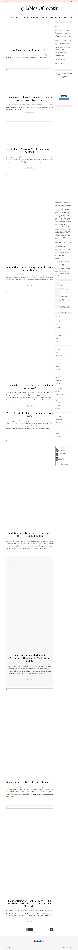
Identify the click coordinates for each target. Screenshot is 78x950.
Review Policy (53, 17)
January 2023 (58, 333)
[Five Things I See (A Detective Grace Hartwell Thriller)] (57, 459)
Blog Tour (25, 17)
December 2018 (58, 419)
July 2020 (57, 366)
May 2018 (57, 439)
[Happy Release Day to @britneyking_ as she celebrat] (59, 92)
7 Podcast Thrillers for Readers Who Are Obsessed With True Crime (29, 99)
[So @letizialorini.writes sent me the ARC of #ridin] (67, 90)
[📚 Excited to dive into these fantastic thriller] (67, 87)
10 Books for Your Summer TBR (29, 49)
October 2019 (58, 391)
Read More (29, 62)
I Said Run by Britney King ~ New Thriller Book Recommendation (29, 534)
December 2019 (58, 386)
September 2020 (59, 360)
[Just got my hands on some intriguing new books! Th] (59, 86)
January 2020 (58, 383)
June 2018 (57, 436)
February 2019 (58, 413)
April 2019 (57, 408)
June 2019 (57, 402)
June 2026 (57, 316)
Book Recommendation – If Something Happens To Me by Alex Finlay (29, 658)
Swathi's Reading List (64, 447)
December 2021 (58, 344)
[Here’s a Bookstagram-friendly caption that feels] (59, 79)
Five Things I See (62, 458)
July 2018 (57, 433)
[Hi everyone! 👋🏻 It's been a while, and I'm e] (59, 87)
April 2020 (57, 374)
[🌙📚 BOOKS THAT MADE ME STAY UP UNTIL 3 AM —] (67, 84)
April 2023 (57, 330)
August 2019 (58, 397)
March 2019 (57, 411)
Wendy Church (61, 459)
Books (17, 17)
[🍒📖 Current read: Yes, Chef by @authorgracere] (59, 81)
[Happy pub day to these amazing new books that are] (59, 89)
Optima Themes (16, 947)
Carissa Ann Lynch (62, 450)
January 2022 (58, 341)
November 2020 (58, 355)
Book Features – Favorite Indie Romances (29, 781)
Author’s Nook (34, 17)
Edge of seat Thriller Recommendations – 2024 (29, 414)
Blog (12, 17)
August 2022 (58, 335)
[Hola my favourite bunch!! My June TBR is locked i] (59, 82)
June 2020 (57, 369)
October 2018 (58, 425)
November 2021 (58, 346)
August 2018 (58, 430)
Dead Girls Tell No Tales (63, 448)
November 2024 (58, 319)
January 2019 (58, 416)
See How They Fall (62, 453)
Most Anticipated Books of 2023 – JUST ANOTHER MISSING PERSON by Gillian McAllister (30, 903)
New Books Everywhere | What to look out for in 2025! (29, 387)
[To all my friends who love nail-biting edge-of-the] (67, 92)
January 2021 (58, 352)
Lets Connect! (63, 17)
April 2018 (57, 441)
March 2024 (57, 324)
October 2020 (58, 358)
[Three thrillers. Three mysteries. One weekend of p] (67, 79)
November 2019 (58, 388)
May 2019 (57, 405)
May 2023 (57, 327)
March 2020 (57, 377)
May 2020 (57, 372)
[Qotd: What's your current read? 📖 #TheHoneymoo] (59, 90)
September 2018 (59, 427)
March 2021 (57, 349)
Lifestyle (44, 17)
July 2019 (57, 400)
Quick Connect (9, 1)
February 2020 (58, 380)
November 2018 (58, 422)
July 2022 (57, 338)
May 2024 (57, 321)
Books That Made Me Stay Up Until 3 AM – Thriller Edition (29, 268)
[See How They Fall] (57, 454)
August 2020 (58, 363)
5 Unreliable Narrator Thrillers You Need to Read (29, 150)
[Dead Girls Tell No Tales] (57, 450)
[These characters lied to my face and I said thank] (59, 84)
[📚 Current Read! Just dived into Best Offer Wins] (67, 86)
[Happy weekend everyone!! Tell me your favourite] (67, 82)
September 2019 (59, 394)
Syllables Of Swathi (39, 8)
